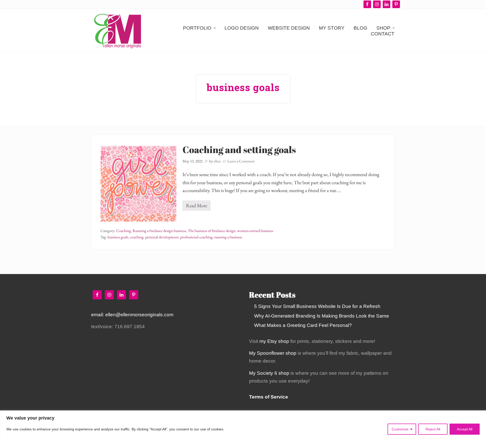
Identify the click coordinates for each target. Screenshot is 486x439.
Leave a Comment (241, 161)
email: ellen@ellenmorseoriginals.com (132, 314)
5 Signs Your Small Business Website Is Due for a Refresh (317, 306)
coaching (137, 237)
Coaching (123, 230)
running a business (228, 237)
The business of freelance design (211, 230)
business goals (118, 237)
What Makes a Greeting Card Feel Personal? (303, 325)
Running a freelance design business (159, 230)
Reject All (433, 429)
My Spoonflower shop (272, 353)
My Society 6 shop (269, 373)
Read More (198, 206)
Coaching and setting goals (239, 149)
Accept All (464, 429)
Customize (400, 429)
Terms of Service (268, 397)
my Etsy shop (274, 341)
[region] (243, 424)
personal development (161, 237)
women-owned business (255, 230)
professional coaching (196, 237)
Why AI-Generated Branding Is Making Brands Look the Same (321, 316)
